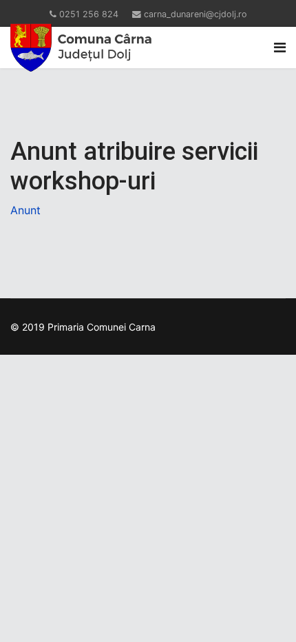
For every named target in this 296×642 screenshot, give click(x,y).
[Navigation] (280, 47)
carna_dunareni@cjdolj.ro (195, 14)
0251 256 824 (88, 14)
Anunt (25, 210)
